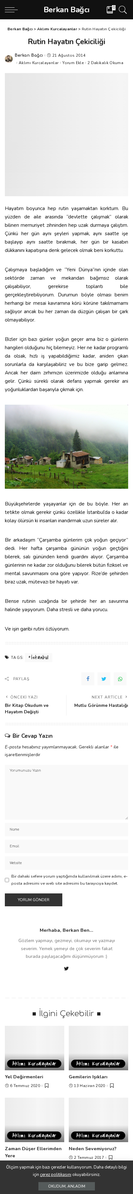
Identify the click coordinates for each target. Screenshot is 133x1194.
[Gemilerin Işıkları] (98, 1048)
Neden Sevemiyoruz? (93, 1148)
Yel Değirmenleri (24, 1077)
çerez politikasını (55, 1175)
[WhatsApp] (120, 678)
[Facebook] (87, 678)
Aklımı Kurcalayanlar (38, 63)
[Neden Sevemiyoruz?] (98, 1120)
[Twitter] (103, 678)
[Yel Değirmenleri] (34, 1048)
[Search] (122, 9)
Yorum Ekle (73, 63)
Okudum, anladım (66, 1186)
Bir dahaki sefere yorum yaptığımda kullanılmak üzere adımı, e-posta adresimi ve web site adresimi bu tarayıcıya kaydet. (69, 879)
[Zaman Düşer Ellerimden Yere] (34, 1120)
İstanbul (39, 657)
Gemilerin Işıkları (88, 1077)
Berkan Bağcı (29, 55)
